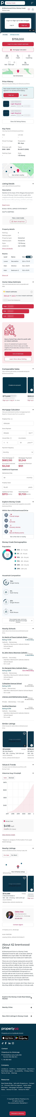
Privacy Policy (29, 1071)
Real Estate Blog (6, 1083)
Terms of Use (5, 1073)
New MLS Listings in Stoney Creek (15, 1016)
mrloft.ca (12, 1069)
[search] (15, 3)
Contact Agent (18, 925)
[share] (33, 9)
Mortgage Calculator (16, 1087)
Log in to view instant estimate (18, 44)
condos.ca (4, 1069)
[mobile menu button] (33, 3)
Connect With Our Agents (13, 1085)
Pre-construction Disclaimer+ (18, 1103)
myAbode (15, 1033)
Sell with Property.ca (21, 1083)
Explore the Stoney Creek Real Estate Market (16, 998)
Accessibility (19, 1071)
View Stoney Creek (8, 835)
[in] (13, 1043)
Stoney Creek (6, 10)
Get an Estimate (18, 354)
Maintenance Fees (7, 473)
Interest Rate (6, 438)
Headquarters (21, 1069)
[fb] (6, 1043)
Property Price (7, 419)
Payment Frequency (8, 447)
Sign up (24, 25)
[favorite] (24, 733)
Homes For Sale (11, 1089)
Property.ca (5, 1033)
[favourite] (28, 9)
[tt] (3, 1043)
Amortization (22, 438)
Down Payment (6, 428)
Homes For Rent (23, 1089)
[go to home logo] (10, 1028)
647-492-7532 (18, 918)
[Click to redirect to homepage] (2, 3)
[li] (9, 1043)
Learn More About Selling (18, 359)
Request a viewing (17, 1113)
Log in (12, 25)
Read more (6, 205)
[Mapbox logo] (7, 873)
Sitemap (14, 1073)
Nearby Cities (7, 1007)
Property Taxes (6, 482)
